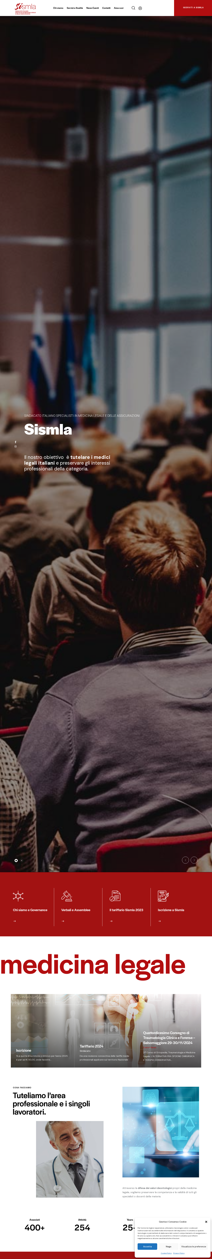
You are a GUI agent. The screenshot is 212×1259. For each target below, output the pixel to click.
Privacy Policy (179, 1253)
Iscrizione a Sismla (171, 910)
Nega (168, 1246)
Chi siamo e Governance (30, 910)
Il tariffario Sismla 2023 (126, 910)
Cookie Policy (166, 1253)
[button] (206, 1221)
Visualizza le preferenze (193, 1246)
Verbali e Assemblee (75, 910)
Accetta (147, 1246)
